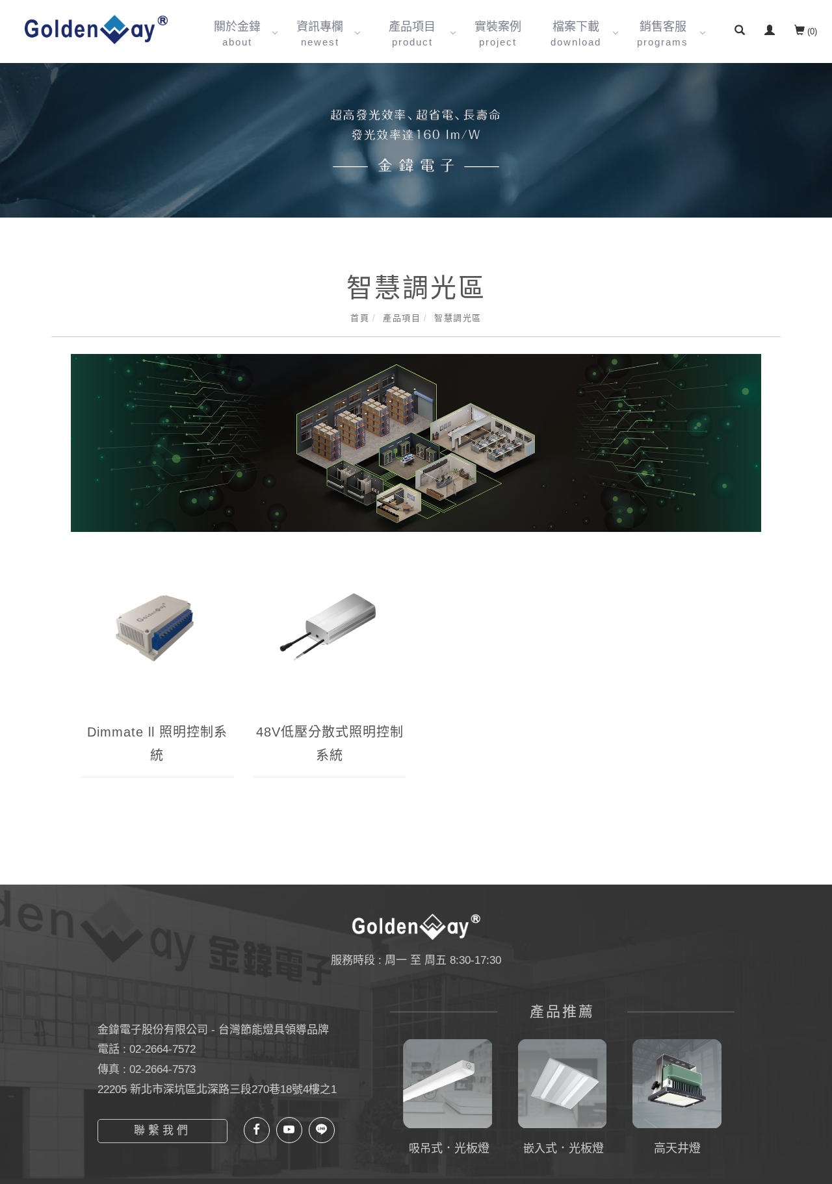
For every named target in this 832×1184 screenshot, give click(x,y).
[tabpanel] (416, 140)
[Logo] (96, 29)
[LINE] (322, 1130)
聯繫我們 (162, 1130)
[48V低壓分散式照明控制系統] (330, 637)
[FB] (256, 1130)
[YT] (289, 1130)
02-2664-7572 (162, 1049)
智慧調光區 (458, 318)
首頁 (359, 318)
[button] (739, 32)
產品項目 (402, 318)
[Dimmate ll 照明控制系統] (157, 637)
